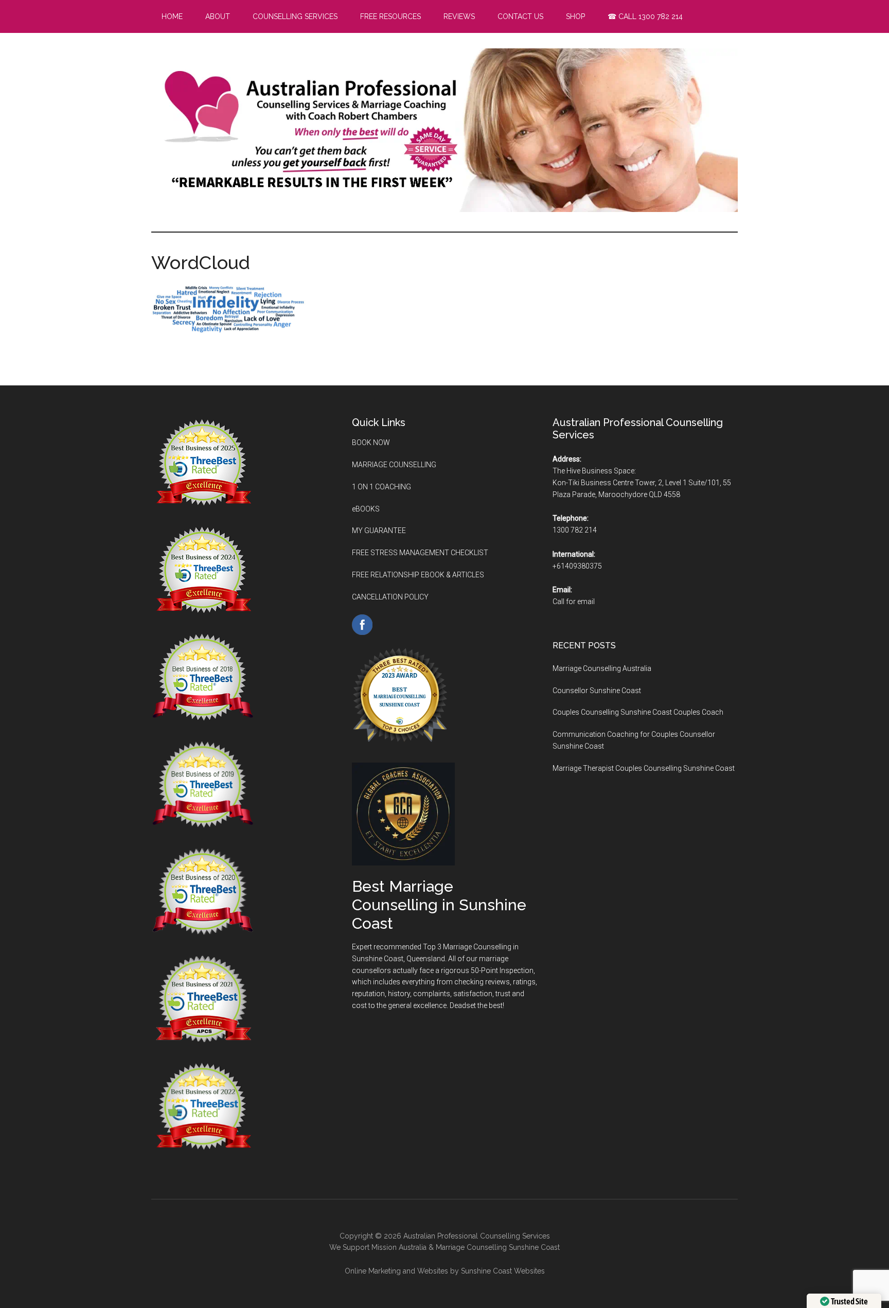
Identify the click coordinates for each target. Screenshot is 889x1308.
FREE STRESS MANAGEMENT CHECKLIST (420, 553)
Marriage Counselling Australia (602, 668)
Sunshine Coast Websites (503, 1271)
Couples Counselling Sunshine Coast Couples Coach (638, 712)
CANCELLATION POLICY (390, 597)
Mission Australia (398, 1247)
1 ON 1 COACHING (381, 487)
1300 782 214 (575, 530)
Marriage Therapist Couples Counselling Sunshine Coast (644, 768)
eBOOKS (366, 509)
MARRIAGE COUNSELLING (394, 465)
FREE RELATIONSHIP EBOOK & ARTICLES (418, 575)
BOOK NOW (371, 442)
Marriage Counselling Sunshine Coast (498, 1247)
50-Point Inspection (502, 970)
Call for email (574, 601)
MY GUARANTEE (379, 530)
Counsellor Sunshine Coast (597, 690)
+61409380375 (577, 566)
